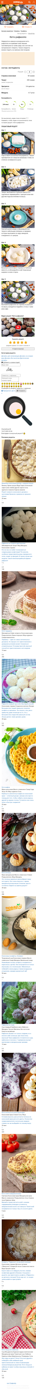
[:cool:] (18, 384)
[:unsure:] (2, 386)
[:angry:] (18, 386)
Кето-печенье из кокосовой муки (13, 1112)
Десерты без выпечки (12, 358)
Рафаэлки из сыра (8, 1025)
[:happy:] (16, 384)
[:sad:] (7, 384)
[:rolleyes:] (28, 384)
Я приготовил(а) (18, 349)
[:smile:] (23, 384)
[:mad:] (26, 384)
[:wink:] (2, 384)
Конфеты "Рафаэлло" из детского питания (16, 1262)
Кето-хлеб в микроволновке (11, 1194)
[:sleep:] (12, 384)
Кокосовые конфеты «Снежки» (12, 956)
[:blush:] (30, 384)
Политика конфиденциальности (18, 1388)
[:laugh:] (12, 386)
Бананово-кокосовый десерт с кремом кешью (17, 483)
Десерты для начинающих (10, 356)
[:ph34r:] (33, 384)
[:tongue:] (16, 386)
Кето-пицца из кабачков (10, 1350)
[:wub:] (21, 383)
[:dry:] (14, 384)
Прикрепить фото (9, 391)
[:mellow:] (14, 386)
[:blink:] (9, 386)
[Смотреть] (18, 327)
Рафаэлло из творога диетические (13, 543)
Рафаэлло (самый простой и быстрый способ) (18, 704)
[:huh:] (5, 386)
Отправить (21, 391)
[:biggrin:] (21, 386)
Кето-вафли (6, 787)
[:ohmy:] (9, 384)
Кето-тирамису (7, 631)
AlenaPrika (31, 33)
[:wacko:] (5, 384)
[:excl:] (7, 386)
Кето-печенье (6, 873)
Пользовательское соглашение (18, 1386)
